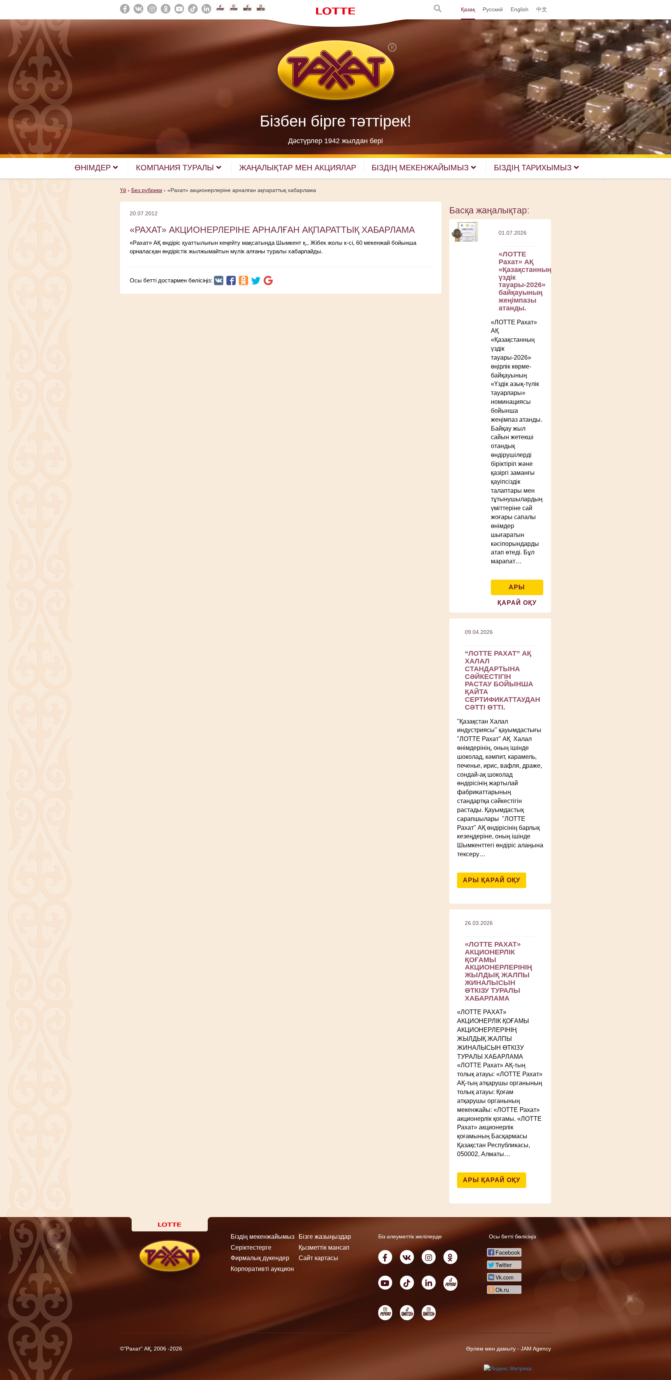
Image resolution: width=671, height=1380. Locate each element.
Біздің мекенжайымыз (262, 1236)
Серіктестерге (251, 1247)
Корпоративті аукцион (262, 1269)
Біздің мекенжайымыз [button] (421, 167)
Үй (123, 190)
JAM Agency (536, 1348)
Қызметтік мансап (324, 1247)
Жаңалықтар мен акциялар (297, 167)
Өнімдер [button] (94, 167)
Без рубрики (146, 190)
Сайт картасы (318, 1258)
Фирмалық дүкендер (260, 1258)
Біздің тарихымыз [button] (534, 167)
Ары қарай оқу (517, 589)
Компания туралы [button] (176, 167)
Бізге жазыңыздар (325, 1236)
